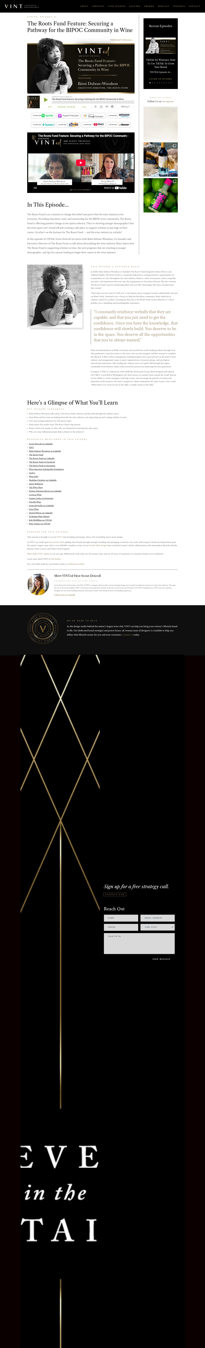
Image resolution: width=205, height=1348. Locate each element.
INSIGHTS (179, 6)
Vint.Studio (56, 559)
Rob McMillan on (40, 520)
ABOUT (84, 6)
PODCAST (163, 6)
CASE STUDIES (117, 6)
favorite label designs (98, 545)
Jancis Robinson (36, 484)
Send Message (162, 959)
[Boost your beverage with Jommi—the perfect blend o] (161, 195)
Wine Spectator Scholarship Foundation (46, 469)
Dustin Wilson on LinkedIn (41, 513)
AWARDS (149, 6)
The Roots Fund (36, 455)
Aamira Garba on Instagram (41, 498)
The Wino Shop (36, 487)
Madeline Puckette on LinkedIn (42, 480)
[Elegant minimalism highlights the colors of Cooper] (161, 124)
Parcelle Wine (35, 502)
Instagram (168, 101)
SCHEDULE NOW (115, 894)
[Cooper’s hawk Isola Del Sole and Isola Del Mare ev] (161, 159)
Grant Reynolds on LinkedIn (41, 505)
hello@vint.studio (76, 564)
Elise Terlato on (39, 524)
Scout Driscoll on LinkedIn (41, 444)
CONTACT (195, 6)
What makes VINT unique (38, 554)
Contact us (127, 634)
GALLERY (134, 6)
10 (171, 82)
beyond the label (56, 542)
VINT (31, 447)
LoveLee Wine (35, 495)
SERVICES (98, 6)
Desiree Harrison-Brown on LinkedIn (45, 491)
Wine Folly (33, 476)
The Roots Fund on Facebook (42, 462)
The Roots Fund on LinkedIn (41, 458)
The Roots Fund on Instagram (42, 466)
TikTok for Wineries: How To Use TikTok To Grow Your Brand (160, 63)
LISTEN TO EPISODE (160, 79)
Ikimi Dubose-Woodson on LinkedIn (45, 451)
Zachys (32, 473)
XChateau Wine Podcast (39, 516)
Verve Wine (34, 509)
